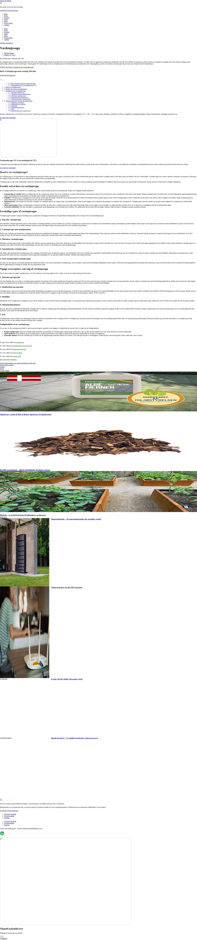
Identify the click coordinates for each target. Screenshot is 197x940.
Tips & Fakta (8, 23)
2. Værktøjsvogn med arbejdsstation (21, 94)
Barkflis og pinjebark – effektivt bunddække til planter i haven (25, 470)
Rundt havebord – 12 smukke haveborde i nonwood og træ (74, 738)
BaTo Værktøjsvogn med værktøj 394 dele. (23, 83)
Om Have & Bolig (10, 814)
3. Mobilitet (14, 106)
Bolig (6, 16)
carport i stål (17, 356)
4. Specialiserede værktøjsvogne (20, 97)
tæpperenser (20, 342)
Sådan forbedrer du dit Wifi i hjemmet (66, 587)
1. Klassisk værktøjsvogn (18, 92)
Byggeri (6, 18)
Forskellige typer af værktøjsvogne (16, 91)
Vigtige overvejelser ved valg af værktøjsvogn (19, 101)
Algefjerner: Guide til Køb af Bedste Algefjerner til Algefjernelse (25, 414)
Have (6, 14)
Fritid (6, 19)
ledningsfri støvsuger (19, 349)
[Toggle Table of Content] (1, 80)
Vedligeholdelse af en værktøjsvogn (21, 111)
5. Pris (12, 109)
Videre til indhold (5, 1)
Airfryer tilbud (17, 353)
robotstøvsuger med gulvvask (22, 346)
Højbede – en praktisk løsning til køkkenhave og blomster (23, 515)
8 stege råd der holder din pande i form (67, 679)
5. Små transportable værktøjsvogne (20, 99)
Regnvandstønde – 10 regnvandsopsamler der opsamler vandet (76, 519)
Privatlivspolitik (9, 816)
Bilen (6, 21)
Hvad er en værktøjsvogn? (13, 87)
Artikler (6, 25)
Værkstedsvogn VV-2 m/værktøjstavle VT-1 (23, 85)
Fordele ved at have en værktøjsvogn (16, 89)
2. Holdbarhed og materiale (18, 104)
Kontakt (6, 818)
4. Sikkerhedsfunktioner (17, 107)
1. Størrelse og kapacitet (17, 102)
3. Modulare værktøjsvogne (18, 96)
